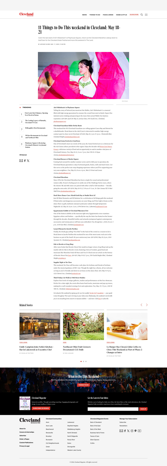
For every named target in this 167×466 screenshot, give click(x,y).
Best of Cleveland (96, 422)
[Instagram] (132, 431)
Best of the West (95, 429)
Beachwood (50, 429)
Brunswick (49, 440)
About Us (22, 429)
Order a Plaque (24, 439)
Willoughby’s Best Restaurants (35, 128)
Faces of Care (94, 436)
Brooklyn (49, 436)
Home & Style (121, 15)
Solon (69, 443)
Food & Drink (108, 15)
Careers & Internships (26, 432)
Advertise (22, 436)
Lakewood (70, 422)
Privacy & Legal (24, 446)
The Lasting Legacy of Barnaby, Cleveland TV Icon (35, 121)
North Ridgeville (72, 436)
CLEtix (92, 443)
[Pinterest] (135, 431)
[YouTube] (139, 431)
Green (48, 447)
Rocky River (71, 440)
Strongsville (71, 447)
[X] (128, 431)
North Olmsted (72, 433)
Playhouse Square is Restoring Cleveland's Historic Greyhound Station (35, 145)
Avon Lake (49, 426)
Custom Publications (26, 443)
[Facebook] (125, 431)
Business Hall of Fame (97, 433)
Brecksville (49, 433)
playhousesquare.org (60, 121)
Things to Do (95, 15)
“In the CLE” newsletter (96, 293)
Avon (47, 422)
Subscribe (134, 14)
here (69, 255)
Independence (50, 450)
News (84, 15)
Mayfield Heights (72, 426)
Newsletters (123, 426)
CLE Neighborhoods (52, 443)
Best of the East (95, 426)
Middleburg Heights (73, 429)
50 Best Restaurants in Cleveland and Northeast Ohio (36, 136)
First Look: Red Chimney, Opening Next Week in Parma (36, 114)
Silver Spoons (94, 440)
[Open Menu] (146, 15)
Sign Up (143, 409)
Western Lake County (74, 450)
